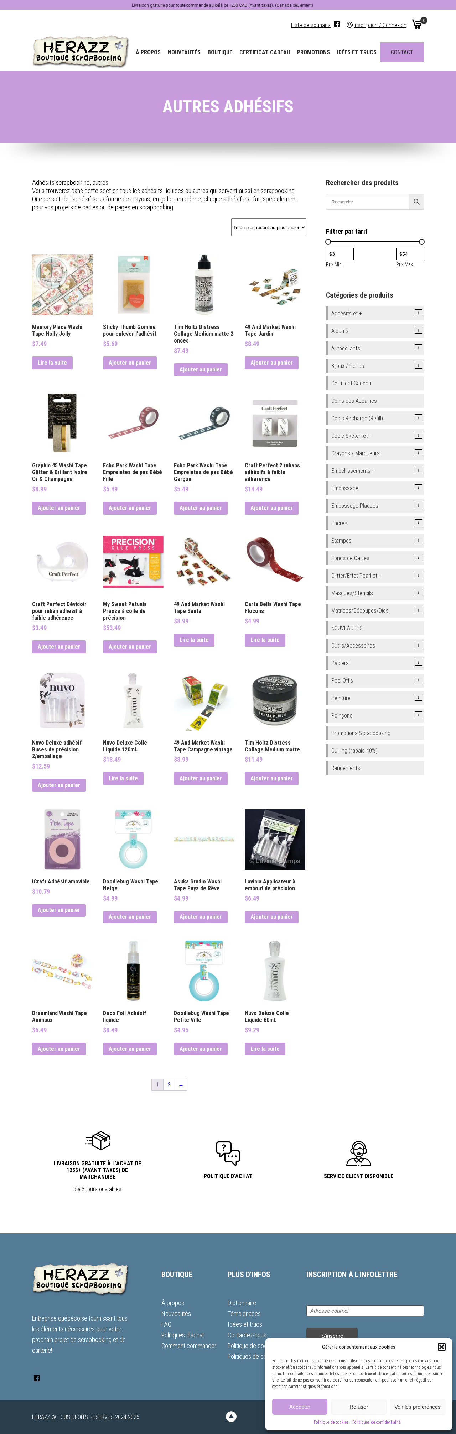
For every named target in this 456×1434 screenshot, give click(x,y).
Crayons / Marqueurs (355, 453)
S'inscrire (332, 1336)
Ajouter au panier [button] (130, 362)
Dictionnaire (242, 1303)
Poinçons (342, 715)
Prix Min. (334, 264)
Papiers (340, 663)
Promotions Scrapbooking (360, 733)
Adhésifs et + (346, 313)
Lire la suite (52, 362)
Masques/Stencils (352, 593)
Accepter (299, 1407)
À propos (148, 52)
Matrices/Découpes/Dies (360, 610)
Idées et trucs (357, 52)
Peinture (341, 698)
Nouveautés (184, 52)
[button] (441, 1347)
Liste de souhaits (311, 25)
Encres (339, 523)
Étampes (341, 540)
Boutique (220, 52)
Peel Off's (342, 680)
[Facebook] (337, 24)
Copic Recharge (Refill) (357, 418)
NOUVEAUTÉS (347, 628)
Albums (339, 331)
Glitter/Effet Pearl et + (356, 575)
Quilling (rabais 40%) (354, 750)
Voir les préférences (417, 1407)
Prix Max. (405, 264)
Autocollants (345, 348)
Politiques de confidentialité (376, 1422)
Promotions (313, 52)
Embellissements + (353, 470)
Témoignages (244, 1313)
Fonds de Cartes (350, 558)
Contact (402, 52)
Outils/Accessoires (353, 645)
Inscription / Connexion (380, 25)
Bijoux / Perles (347, 366)
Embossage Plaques (354, 505)
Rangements (345, 768)
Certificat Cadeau (264, 52)
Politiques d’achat (182, 1335)
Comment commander (188, 1345)
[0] (416, 24)
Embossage (344, 488)
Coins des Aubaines (354, 400)
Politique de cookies (331, 1422)
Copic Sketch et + (351, 435)
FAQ (166, 1324)
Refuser (358, 1407)
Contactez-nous (247, 1335)
